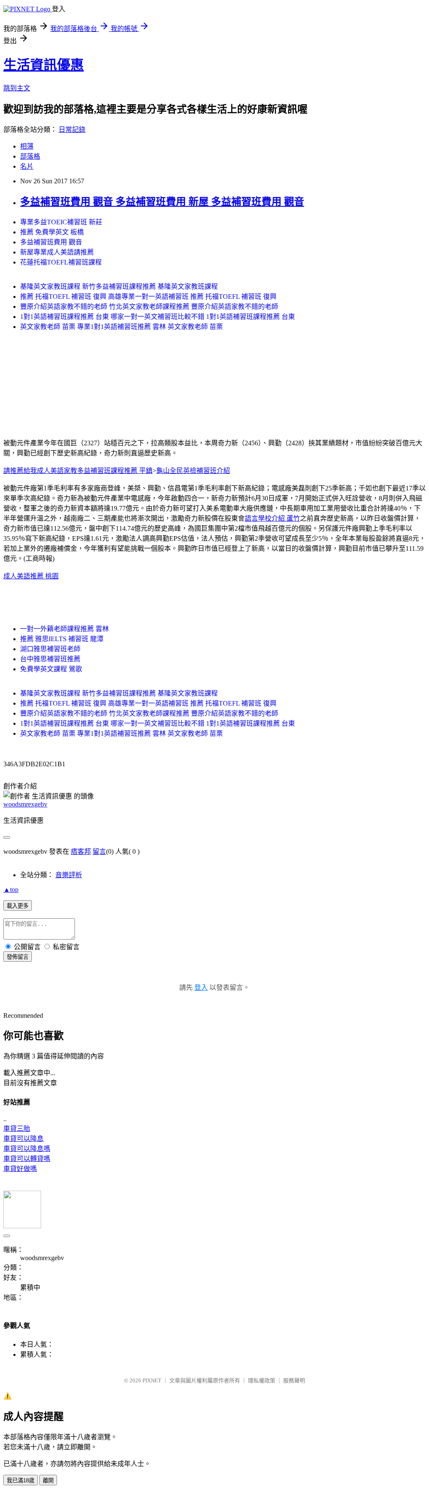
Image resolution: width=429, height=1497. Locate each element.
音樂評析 (68, 874)
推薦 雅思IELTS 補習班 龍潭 (61, 638)
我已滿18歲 (20, 1480)
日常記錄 (72, 129)
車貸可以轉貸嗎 (26, 1158)
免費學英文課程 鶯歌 (51, 669)
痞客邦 (81, 851)
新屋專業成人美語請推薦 (57, 252)
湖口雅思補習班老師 (50, 648)
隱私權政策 (261, 1380)
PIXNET (151, 1380)
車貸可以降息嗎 (26, 1148)
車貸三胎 (16, 1128)
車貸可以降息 (23, 1138)
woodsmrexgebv (25, 804)
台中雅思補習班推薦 (50, 658)
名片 (27, 166)
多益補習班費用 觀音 (51, 242)
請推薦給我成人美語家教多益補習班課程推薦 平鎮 (77, 470)
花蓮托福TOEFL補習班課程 (61, 262)
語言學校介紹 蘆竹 (272, 518)
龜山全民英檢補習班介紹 (193, 470)
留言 (99, 851)
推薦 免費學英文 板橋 (52, 232)
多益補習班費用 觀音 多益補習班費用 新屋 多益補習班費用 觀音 (162, 201)
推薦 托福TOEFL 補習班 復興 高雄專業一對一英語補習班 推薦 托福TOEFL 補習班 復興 (148, 296)
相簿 (27, 146)
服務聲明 (294, 1380)
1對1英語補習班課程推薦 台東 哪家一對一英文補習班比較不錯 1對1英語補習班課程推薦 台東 (157, 316)
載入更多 (17, 906)
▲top (10, 889)
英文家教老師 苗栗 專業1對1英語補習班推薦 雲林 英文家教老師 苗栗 (121, 326)
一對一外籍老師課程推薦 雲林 (64, 628)
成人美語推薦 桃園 (31, 576)
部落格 (30, 156)
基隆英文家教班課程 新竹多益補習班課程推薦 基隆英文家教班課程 (119, 286)
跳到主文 (16, 88)
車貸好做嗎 (20, 1168)
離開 (48, 1480)
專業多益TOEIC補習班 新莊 (61, 222)
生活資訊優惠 (43, 64)
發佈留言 (17, 957)
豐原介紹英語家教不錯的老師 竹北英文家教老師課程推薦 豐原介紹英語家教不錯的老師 (149, 306)
